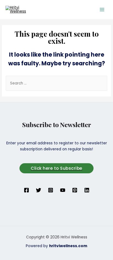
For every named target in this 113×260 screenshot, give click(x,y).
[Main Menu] (102, 9)
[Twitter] (38, 190)
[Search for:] (56, 83)
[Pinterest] (74, 190)
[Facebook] (26, 190)
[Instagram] (50, 190)
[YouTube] (62, 190)
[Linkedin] (86, 190)
